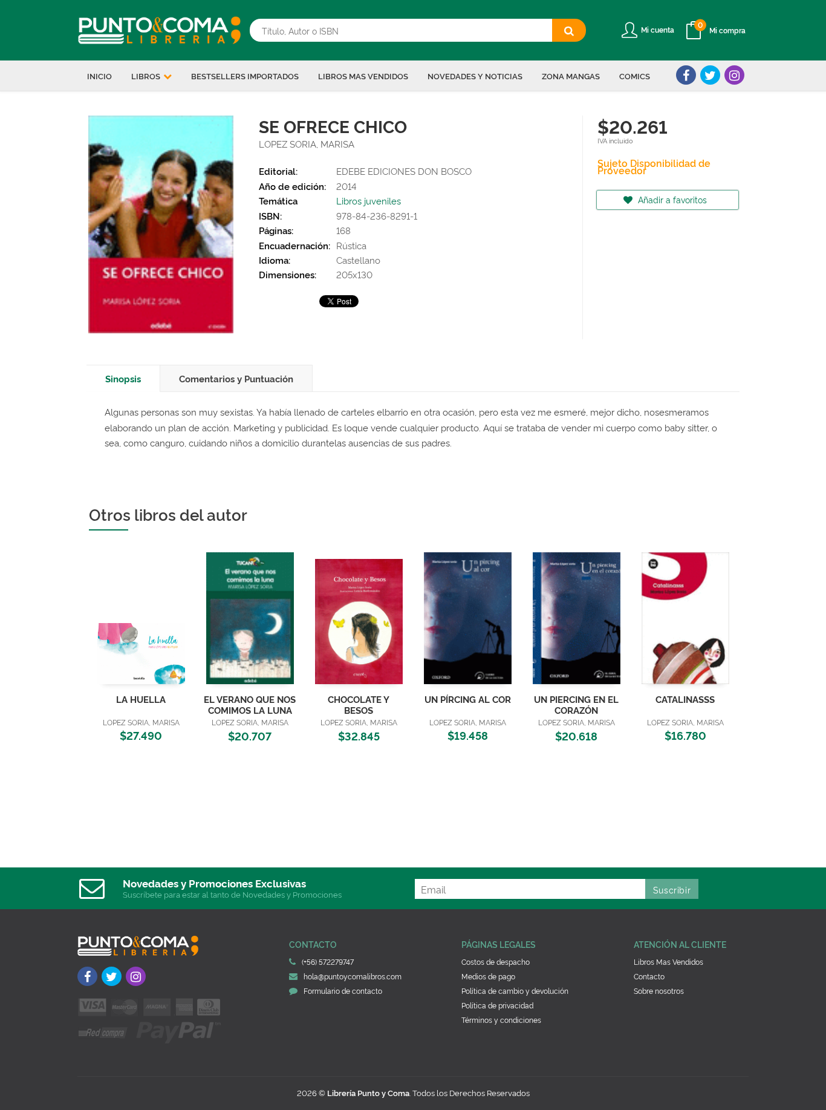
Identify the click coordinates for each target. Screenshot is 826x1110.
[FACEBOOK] (686, 75)
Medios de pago (488, 976)
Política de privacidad (497, 1005)
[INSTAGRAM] (734, 75)
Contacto (649, 976)
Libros (146, 75)
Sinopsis (123, 378)
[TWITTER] (710, 75)
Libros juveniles (368, 200)
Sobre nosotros (659, 990)
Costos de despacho (495, 961)
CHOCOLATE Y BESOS (358, 704)
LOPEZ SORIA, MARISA (306, 143)
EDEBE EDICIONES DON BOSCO (404, 171)
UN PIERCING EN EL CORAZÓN (576, 704)
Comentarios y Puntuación (236, 378)
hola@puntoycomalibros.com (353, 976)
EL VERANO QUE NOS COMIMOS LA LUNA (250, 704)
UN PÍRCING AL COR (467, 699)
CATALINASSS (685, 699)
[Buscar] (569, 30)
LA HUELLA (141, 699)
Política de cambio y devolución (514, 990)
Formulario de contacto (343, 990)
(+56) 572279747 (328, 961)
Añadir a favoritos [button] (671, 199)
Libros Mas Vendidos (668, 961)
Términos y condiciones (501, 1019)
